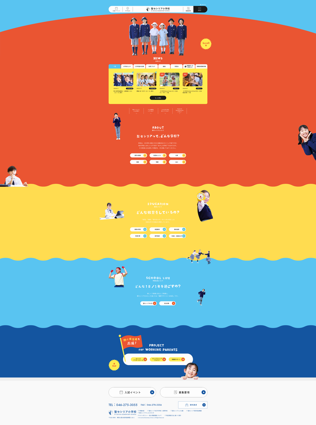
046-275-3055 (127, 405)
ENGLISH (204, 4)
